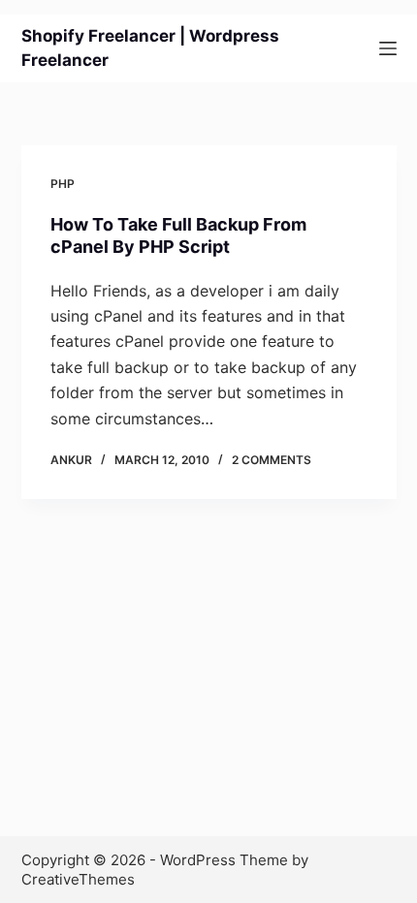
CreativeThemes (78, 879)
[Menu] (388, 48)
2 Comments (271, 459)
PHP (62, 183)
